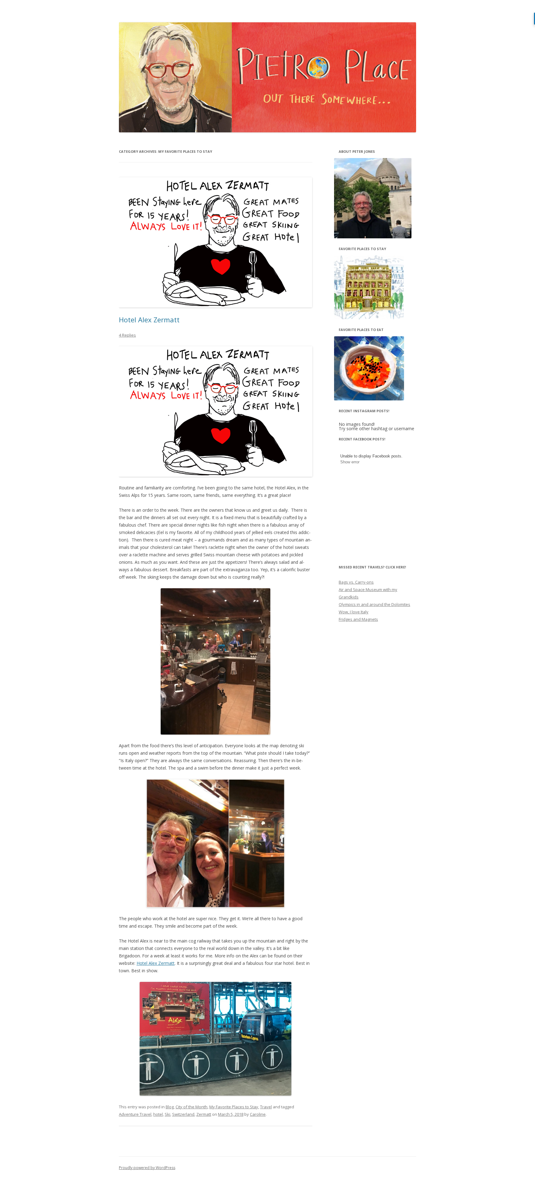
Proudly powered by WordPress (147, 1167)
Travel (266, 1107)
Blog (170, 1107)
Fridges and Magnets (358, 619)
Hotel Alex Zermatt (149, 319)
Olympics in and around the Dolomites (374, 604)
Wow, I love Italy (353, 612)
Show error (349, 462)
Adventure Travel (135, 1114)
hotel (158, 1114)
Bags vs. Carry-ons (356, 582)
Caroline (258, 1114)
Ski (167, 1114)
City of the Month (191, 1107)
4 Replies (127, 335)
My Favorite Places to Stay (233, 1107)
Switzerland (183, 1114)
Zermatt (203, 1114)
